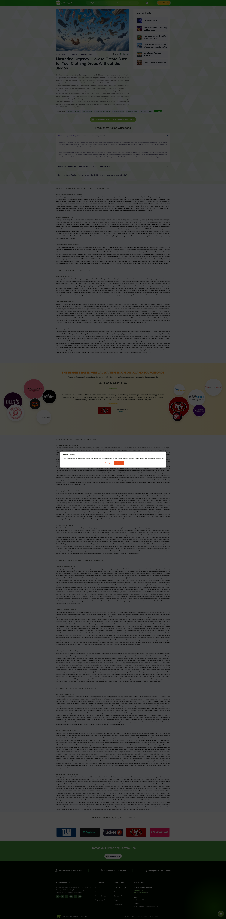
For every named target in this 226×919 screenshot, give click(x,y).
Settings (108, 463)
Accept (119, 463)
